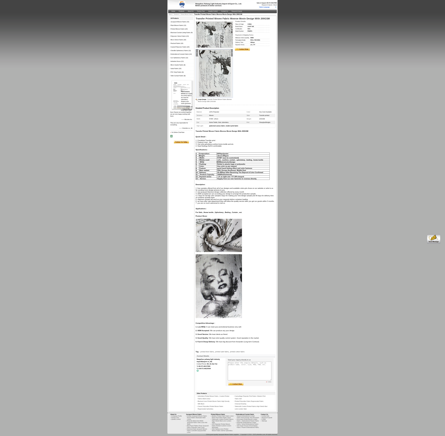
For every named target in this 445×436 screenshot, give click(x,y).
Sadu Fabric (174, 68)
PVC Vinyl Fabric (176, 72)
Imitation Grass (176, 61)
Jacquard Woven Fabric (178, 22)
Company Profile (176, 416)
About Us (191, 11)
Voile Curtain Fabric (177, 76)
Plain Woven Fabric (177, 25)
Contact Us (224, 11)
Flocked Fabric (175, 43)
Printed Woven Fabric (186, 14)
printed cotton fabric (237, 352)
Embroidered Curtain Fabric (180, 54)
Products (181, 11)
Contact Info (265, 416)
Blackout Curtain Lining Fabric (181, 32)
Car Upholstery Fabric (178, 58)
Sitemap (264, 421)
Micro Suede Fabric (177, 65)
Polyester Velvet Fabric (178, 36)
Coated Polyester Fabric (179, 47)
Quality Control (213, 11)
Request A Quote (267, 5)
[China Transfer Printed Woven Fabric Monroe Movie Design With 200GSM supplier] (214, 35)
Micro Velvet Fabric (177, 40)
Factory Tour (201, 11)
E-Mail (264, 419)
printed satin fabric (222, 352)
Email (275, 5)
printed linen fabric (207, 352)
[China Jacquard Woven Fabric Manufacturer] (182, 7)
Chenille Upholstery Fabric (179, 50)
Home (173, 11)
